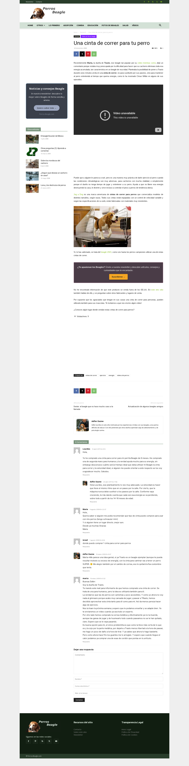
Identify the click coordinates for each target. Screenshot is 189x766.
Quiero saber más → (46, 108)
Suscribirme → (118, 277)
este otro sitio (157, 290)
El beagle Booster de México (52, 136)
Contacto (39, 2)
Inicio (76, 32)
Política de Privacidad (130, 732)
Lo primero (54, 25)
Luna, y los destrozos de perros (53, 185)
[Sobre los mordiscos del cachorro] (32, 163)
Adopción (68, 25)
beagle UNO (106, 252)
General (83, 32)
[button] (160, 25)
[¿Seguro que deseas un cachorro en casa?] (32, 176)
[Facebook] (144, 2)
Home (30, 25)
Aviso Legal (126, 729)
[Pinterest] (148, 2)
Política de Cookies (129, 735)
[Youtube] (161, 2)
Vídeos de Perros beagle (88, 36)
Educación (93, 25)
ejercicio (103, 375)
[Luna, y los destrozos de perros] (32, 188)
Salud (125, 25)
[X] (157, 2)
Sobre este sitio (80, 732)
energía (111, 375)
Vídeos (135, 25)
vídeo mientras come (147, 63)
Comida (80, 25)
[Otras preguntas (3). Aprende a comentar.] (32, 151)
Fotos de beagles (110, 25)
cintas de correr (91, 375)
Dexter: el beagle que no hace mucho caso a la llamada (93, 407)
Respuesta (86, 475)
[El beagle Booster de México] (32, 139)
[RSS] (153, 2)
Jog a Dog (78, 194)
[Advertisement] (116, 13)
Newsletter (29, 2)
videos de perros (123, 375)
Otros (40, 25)
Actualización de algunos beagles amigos (145, 406)
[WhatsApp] (94, 54)
